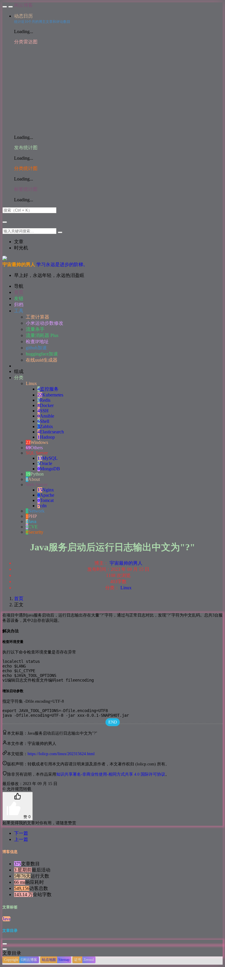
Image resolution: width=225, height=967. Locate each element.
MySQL (48, 458)
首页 (18, 598)
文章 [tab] (18, 241)
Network (35, 510)
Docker (46, 405)
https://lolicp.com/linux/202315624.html (61, 754)
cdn (42, 505)
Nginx (46, 489)
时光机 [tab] (21, 247)
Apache (46, 495)
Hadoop (46, 437)
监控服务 (48, 389)
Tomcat (46, 500)
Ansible (46, 415)
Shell (43, 421)
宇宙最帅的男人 (126, 563)
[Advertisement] (118, 89)
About (33, 479)
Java (31, 521)
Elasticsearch (51, 431)
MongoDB (49, 468)
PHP (31, 516)
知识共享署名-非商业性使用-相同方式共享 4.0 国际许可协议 (110, 774)
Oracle (45, 463)
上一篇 (21, 839)
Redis (44, 400)
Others (34, 447)
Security (34, 532)
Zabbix (45, 426)
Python (35, 473)
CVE (32, 526)
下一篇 (21, 833)
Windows (37, 442)
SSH (43, 410)
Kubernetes (50, 394)
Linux (126, 587)
